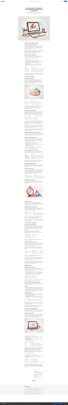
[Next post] (42, 381)
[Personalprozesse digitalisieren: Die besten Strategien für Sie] (34, 388)
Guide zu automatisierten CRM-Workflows (33, 239)
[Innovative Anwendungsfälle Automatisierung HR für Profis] (34, 391)
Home (28, 1)
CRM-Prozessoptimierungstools (34, 161)
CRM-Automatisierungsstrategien (34, 217)
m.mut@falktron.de (36, 376)
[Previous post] (25, 381)
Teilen (33, 14)
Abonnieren (65, 1)
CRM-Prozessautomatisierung (34, 365)
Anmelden (62, 1)
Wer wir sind (39, 1)
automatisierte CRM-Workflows (28, 130)
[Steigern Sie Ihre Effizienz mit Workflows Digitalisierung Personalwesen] (34, 389)
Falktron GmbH (40, 372)
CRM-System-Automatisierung (38, 129)
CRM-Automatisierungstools (35, 255)
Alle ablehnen (54, 403)
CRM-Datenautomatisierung (39, 220)
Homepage (36, 1)
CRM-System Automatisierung (32, 148)
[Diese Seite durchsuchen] (60, 1)
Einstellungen (65, 403)
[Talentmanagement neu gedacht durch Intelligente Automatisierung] (34, 393)
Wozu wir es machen (32, 1)
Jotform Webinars (30, 173)
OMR (28, 108)
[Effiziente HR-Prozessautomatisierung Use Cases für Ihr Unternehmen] (34, 392)
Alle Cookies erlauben (60, 403)
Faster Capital (41, 272)
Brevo (41, 114)
